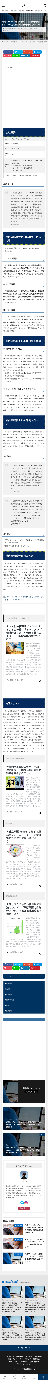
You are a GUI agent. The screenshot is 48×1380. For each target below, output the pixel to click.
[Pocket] (7, 55)
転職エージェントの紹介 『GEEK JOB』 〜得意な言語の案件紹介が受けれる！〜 (35, 1257)
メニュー (24, 1378)
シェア (14, 1378)
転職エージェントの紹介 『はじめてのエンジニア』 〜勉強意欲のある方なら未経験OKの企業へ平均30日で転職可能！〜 (35, 1336)
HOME (6, 42)
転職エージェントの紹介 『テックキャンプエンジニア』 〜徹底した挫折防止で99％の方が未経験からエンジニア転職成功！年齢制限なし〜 (12, 1307)
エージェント (25, 29)
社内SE (31, 29)
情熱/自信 (14, 11)
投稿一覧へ (23, 1208)
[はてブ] (37, 52)
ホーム (4, 1378)
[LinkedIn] (25, 55)
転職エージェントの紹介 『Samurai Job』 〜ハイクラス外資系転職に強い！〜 (35, 1243)
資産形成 (9, 1011)
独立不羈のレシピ (29, 1369)
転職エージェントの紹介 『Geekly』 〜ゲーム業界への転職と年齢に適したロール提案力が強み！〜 (12, 1336)
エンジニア (17, 29)
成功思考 (21, 11)
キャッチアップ (11, 1005)
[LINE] (16, 55)
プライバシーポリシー (24, 1364)
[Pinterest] (35, 55)
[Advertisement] (24, 97)
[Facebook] (8, 52)
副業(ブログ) (38, 11)
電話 (33, 1378)
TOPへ (43, 1378)
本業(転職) (29, 11)
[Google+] (28, 52)
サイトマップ (13, 1362)
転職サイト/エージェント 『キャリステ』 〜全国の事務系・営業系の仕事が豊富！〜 (35, 1228)
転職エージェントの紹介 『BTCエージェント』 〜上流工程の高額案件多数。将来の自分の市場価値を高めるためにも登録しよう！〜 (35, 1307)
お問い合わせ (34, 1362)
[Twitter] (18, 52)
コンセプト (5, 11)
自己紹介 (24, 1362)
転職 (35, 29)
